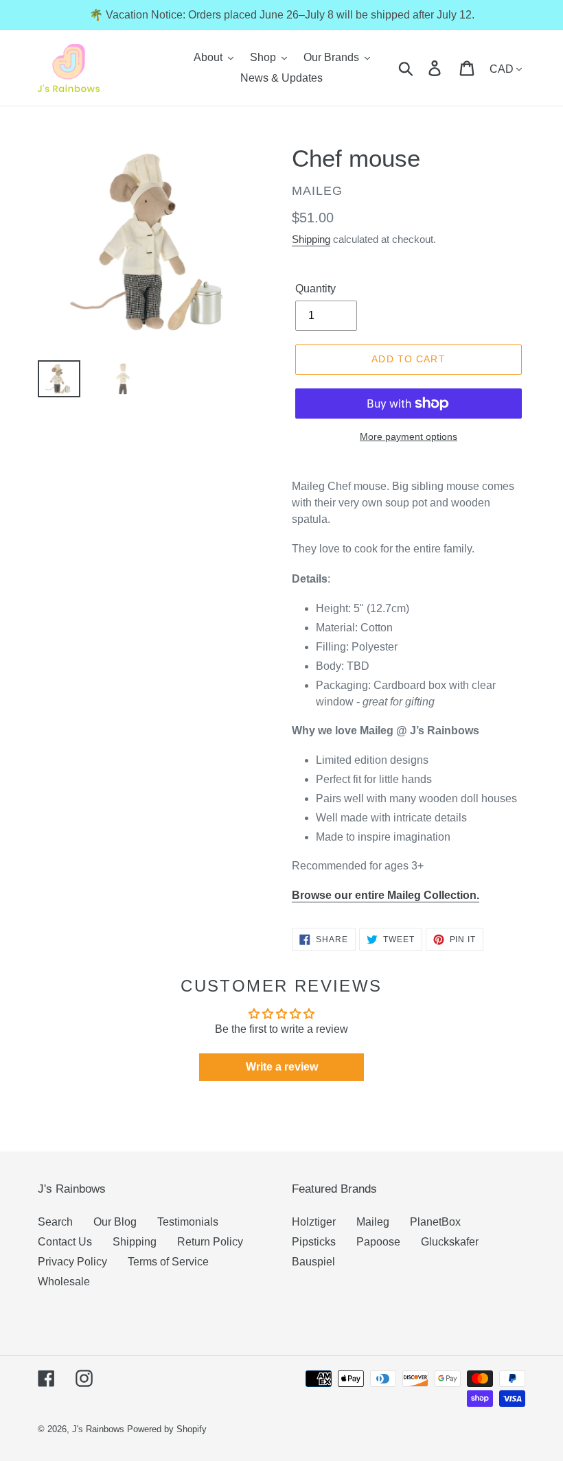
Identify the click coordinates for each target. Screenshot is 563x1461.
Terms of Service (168, 1261)
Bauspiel (313, 1261)
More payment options (408, 436)
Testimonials (187, 1222)
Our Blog (115, 1222)
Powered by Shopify (167, 1429)
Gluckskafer (450, 1242)
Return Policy (210, 1242)
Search (55, 1222)
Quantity (315, 288)
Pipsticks (314, 1242)
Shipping (311, 239)
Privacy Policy (72, 1261)
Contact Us (65, 1242)
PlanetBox (435, 1222)
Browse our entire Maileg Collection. (385, 895)
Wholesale (64, 1281)
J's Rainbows (98, 1429)
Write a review (282, 1067)
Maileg (372, 1222)
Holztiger (314, 1222)
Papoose (378, 1242)
